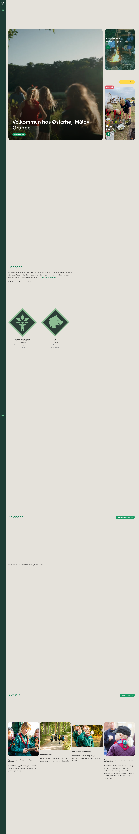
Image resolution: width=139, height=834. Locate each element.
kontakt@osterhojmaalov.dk (47, 277)
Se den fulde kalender (124, 517)
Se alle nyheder (126, 695)
